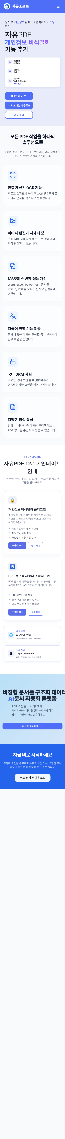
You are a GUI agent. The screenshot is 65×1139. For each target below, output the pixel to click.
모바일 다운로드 (21, 105)
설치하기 (35, 545)
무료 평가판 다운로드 (32, 777)
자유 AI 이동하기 (30, 726)
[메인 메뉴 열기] (58, 6)
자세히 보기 (17, 545)
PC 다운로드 (20, 96)
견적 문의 (19, 115)
